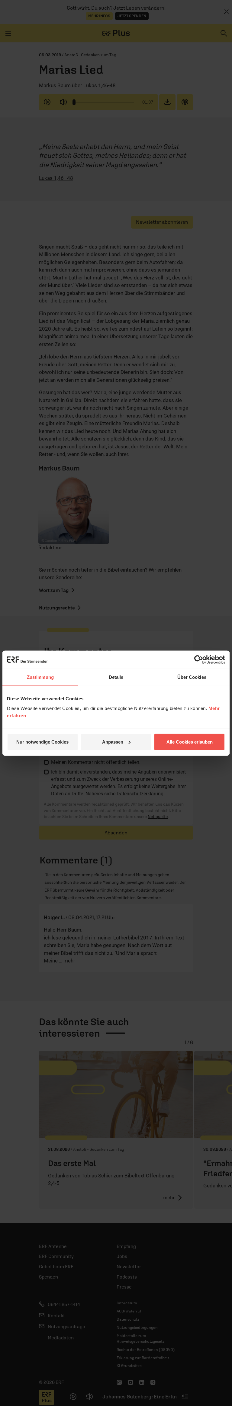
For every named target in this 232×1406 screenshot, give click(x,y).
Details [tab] (116, 677)
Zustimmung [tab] (40, 677)
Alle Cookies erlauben (189, 741)
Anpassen (112, 741)
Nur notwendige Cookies (42, 741)
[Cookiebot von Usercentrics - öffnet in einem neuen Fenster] (198, 659)
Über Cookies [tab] (191, 677)
